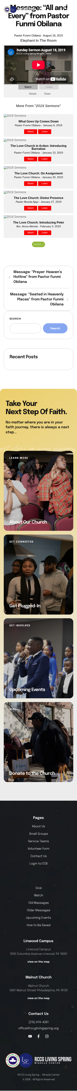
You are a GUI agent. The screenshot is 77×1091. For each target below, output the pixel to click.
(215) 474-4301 (39, 1022)
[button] (68, 9)
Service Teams (38, 841)
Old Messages (38, 903)
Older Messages (38, 910)
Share (47, 93)
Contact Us (38, 856)
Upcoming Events (38, 917)
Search (15, 319)
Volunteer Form (38, 848)
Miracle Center (51, 1075)
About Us (38, 826)
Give (39, 888)
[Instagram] (47, 1036)
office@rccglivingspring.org (38, 1028)
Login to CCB (39, 863)
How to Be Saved (38, 925)
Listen (49, 87)
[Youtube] (30, 1036)
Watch (27, 87)
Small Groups (38, 833)
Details (33, 93)
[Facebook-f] (38, 1036)
